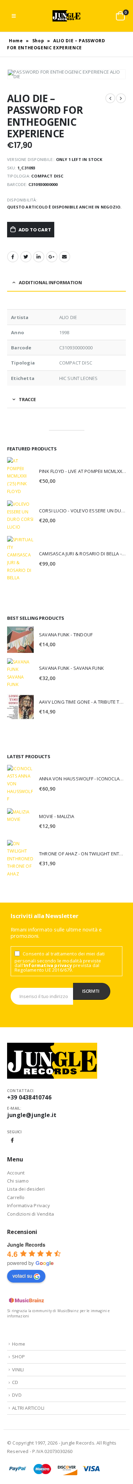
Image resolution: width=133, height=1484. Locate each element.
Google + (51, 256)
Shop (38, 41)
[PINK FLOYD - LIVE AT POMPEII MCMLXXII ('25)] (20, 476)
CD (15, 1382)
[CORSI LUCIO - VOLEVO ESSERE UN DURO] (20, 515)
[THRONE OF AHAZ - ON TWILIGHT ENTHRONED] (20, 859)
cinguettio (26, 256)
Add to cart (34, 229)
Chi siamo (18, 1181)
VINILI (18, 1369)
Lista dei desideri (26, 1189)
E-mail (64, 256)
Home (16, 41)
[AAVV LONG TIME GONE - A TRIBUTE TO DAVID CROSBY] (20, 707)
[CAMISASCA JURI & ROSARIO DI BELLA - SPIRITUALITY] (20, 559)
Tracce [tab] (27, 399)
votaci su (22, 1275)
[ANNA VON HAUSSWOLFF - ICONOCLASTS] (20, 784)
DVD (17, 1395)
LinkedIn (38, 256)
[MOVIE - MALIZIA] (20, 821)
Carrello (16, 1197)
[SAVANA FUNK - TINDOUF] (20, 639)
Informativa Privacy (28, 1205)
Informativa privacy (48, 965)
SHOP (18, 1356)
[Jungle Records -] (66, 15)
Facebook (12, 256)
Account (15, 1173)
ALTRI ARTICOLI (28, 1408)
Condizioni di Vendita (30, 1214)
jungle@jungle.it (31, 1115)
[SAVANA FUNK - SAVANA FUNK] (20, 673)
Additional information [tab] (50, 282)
